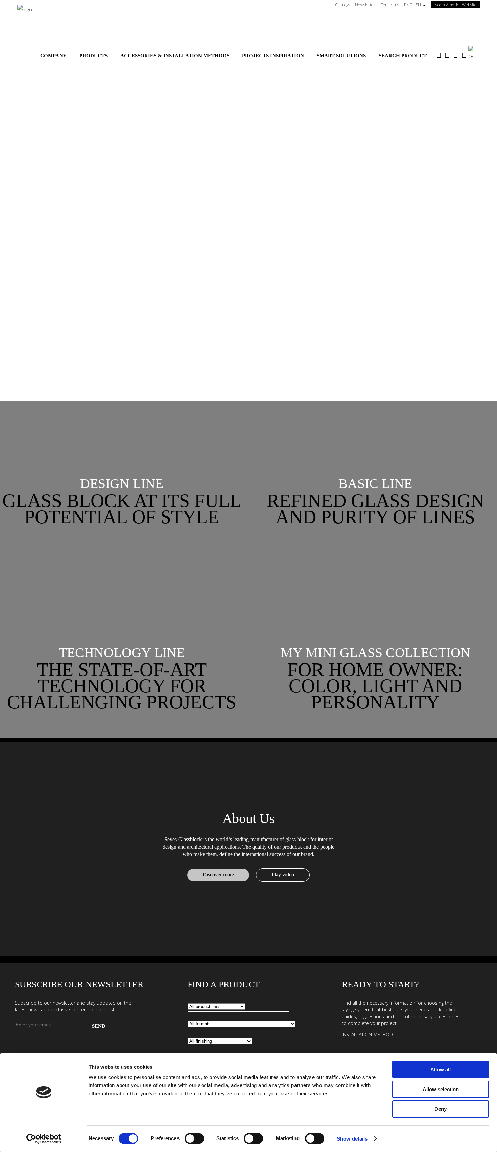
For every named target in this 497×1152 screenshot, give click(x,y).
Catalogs (342, 5)
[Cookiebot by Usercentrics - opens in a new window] (43, 1139)
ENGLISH (412, 5)
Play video (282, 874)
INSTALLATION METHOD (367, 1034)
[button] (121, 483)
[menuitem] (53, 55)
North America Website (457, 4)
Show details (352, 1139)
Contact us (389, 5)
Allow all (440, 1069)
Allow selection (441, 1089)
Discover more (218, 874)
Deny (440, 1109)
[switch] (194, 1138)
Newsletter (365, 5)
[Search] (474, 53)
